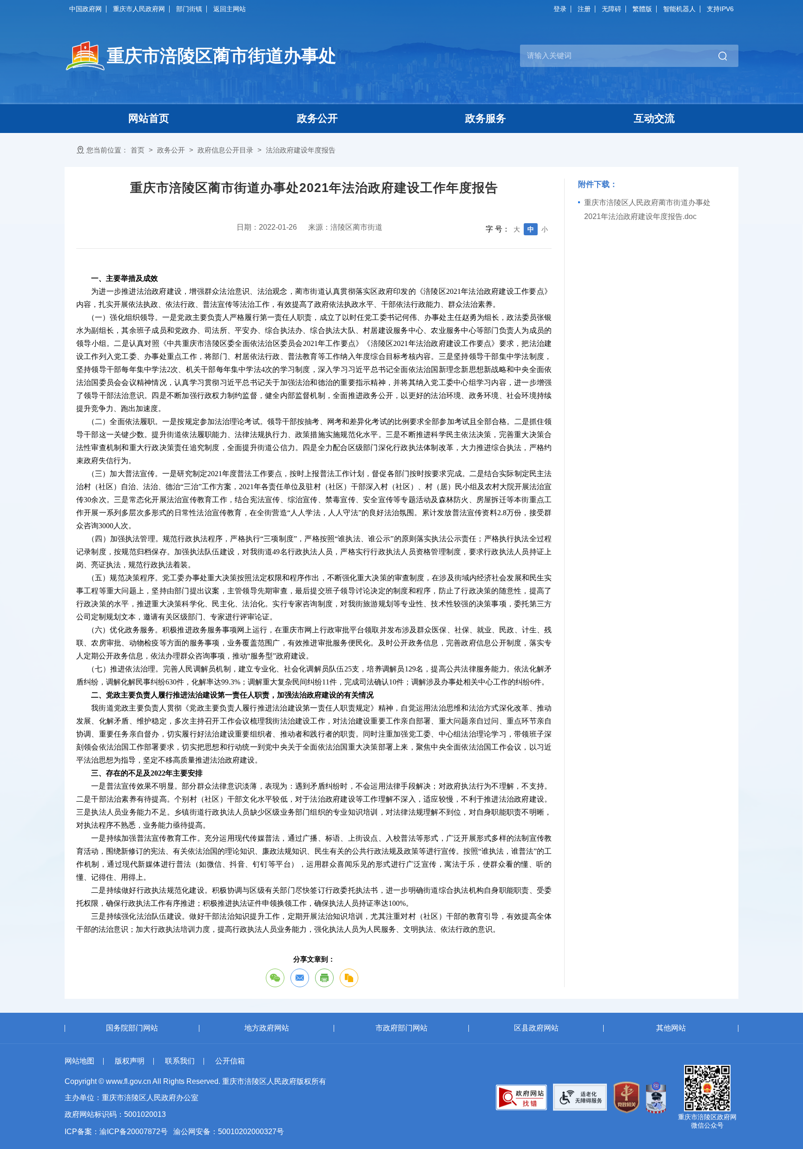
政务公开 (171, 150)
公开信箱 (230, 1061)
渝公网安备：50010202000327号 (228, 1132)
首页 (138, 150)
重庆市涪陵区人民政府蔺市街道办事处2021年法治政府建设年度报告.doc (647, 209)
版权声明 (130, 1061)
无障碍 (611, 9)
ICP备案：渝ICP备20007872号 (116, 1132)
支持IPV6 (720, 9)
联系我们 (180, 1061)
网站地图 (79, 1061)
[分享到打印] (324, 978)
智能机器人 (679, 9)
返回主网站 (229, 9)
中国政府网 (85, 9)
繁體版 (642, 9)
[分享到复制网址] (349, 978)
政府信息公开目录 (225, 150)
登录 (559, 9)
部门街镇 (189, 9)
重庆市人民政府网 (139, 9)
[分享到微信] (275, 978)
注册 (584, 9)
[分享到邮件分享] (299, 978)
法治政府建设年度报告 (301, 150)
